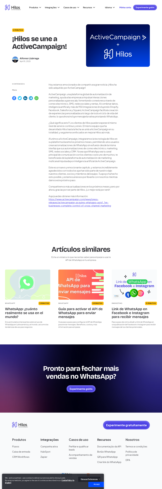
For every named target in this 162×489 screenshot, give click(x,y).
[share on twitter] (20, 98)
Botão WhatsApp (106, 451)
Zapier (43, 456)
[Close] (99, 476)
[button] (35, 7)
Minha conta (125, 7)
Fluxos (15, 446)
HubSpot (45, 451)
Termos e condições (136, 446)
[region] (53, 479)
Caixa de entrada (21, 451)
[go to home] (13, 7)
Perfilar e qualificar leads (78, 448)
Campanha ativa (49, 446)
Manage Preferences (89, 476)
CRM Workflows (20, 456)
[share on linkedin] (25, 98)
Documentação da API (109, 446)
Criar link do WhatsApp (109, 462)
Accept (97, 481)
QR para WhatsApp (107, 456)
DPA (128, 460)
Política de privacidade (132, 453)
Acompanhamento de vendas (80, 456)
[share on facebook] (14, 98)
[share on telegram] (31, 98)
